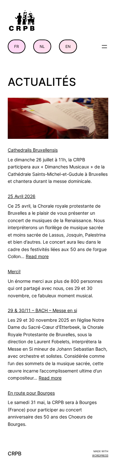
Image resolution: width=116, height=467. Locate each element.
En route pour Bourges (31, 393)
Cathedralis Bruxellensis (33, 150)
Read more (37, 256)
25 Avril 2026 (21, 196)
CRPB (14, 453)
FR (16, 46)
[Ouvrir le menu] (104, 46)
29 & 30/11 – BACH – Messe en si (42, 310)
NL (42, 46)
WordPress (100, 455)
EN (68, 46)
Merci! (14, 271)
